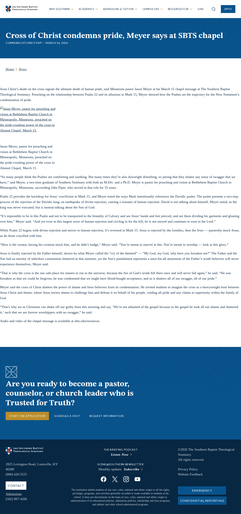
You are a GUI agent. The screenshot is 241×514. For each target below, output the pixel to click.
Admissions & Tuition (118, 9)
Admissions (14, 494)
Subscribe (131, 469)
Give (201, 9)
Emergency (202, 490)
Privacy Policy (188, 469)
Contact (16, 485)
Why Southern (59, 9)
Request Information (106, 415)
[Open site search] (214, 9)
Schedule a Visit (67, 415)
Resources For (178, 9)
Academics (86, 9)
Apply (228, 9)
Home (10, 69)
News (23, 69)
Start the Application (27, 415)
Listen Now (120, 454)
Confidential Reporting (202, 500)
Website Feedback (190, 474)
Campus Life (151, 9)
